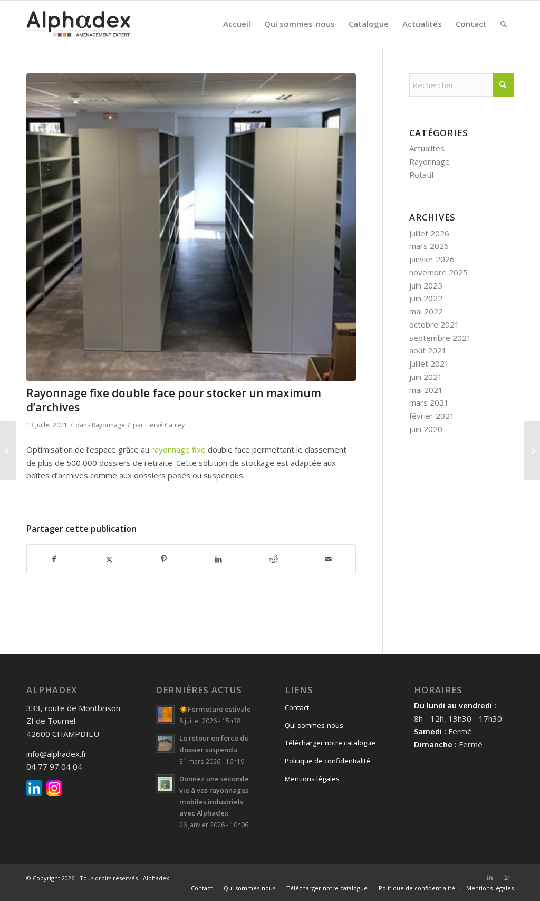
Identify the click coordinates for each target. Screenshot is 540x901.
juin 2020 (425, 429)
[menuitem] (236, 24)
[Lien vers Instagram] (506, 877)
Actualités (427, 148)
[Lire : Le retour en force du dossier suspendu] (165, 743)
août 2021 (428, 350)
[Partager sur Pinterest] (164, 559)
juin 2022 (425, 298)
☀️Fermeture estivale (215, 709)
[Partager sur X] (109, 559)
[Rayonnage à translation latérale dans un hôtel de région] (8, 450)
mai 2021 (426, 390)
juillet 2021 (429, 363)
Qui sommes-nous (314, 725)
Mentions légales (312, 778)
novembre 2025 (438, 272)
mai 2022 (426, 311)
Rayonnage (108, 424)
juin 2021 (425, 376)
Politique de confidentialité (327, 760)
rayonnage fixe (178, 449)
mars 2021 (429, 402)
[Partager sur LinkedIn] (218, 559)
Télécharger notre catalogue (330, 742)
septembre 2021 (440, 337)
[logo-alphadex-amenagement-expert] (78, 24)
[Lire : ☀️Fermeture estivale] (165, 714)
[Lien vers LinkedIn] (490, 877)
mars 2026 (429, 246)
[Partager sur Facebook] (54, 559)
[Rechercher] (504, 24)
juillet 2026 (429, 233)
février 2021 (432, 415)
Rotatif (421, 174)
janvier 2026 (432, 259)
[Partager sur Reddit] (273, 559)
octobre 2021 (434, 324)
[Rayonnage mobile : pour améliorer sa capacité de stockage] (532, 450)
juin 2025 (425, 285)
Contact (297, 707)
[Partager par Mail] (328, 559)
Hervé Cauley (165, 424)
